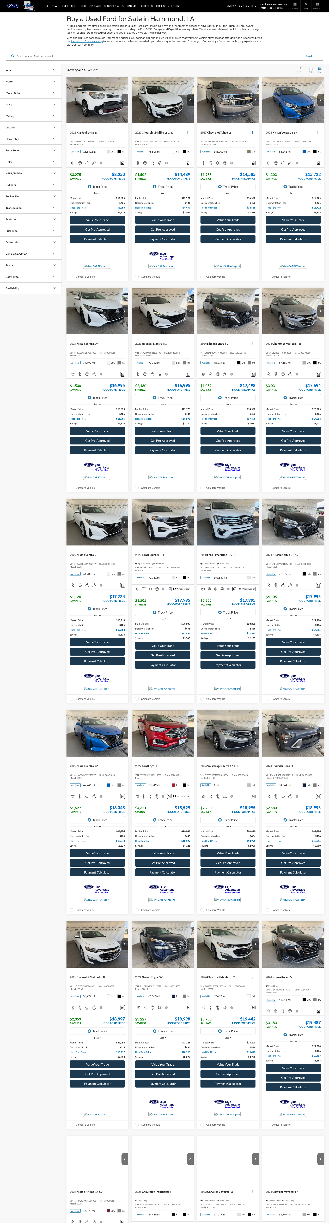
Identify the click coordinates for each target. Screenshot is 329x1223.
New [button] (54, 6)
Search (309, 56)
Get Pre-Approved (97, 229)
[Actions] (122, 133)
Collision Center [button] (167, 6)
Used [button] (83, 6)
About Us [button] (147, 6)
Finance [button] (132, 6)
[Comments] (122, 163)
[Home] (47, 6)
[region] (97, 205)
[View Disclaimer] (101, 163)
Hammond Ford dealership (87, 41)
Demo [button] (64, 6)
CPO (73, 6)
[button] (124, 100)
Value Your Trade (97, 220)
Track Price (100, 186)
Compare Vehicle (85, 276)
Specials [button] (95, 6)
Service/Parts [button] (114, 6)
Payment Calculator (97, 239)
